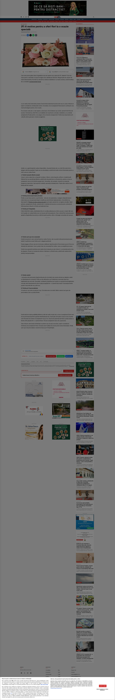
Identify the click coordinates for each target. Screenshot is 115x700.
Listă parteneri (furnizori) (56, 688)
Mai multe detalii (44, 684)
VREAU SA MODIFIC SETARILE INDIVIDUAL (102, 690)
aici (11, 693)
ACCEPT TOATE (103, 685)
